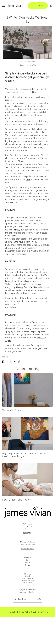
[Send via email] (15, 361)
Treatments (27, 558)
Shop (27, 560)
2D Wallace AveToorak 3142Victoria (27, 526)
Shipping (27, 574)
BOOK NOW (37, 6)
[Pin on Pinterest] (11, 361)
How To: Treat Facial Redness (17, 500)
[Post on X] (7, 361)
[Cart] (51, 5)
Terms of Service (27, 580)
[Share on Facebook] (3, 361)
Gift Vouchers (27, 583)
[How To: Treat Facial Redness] (27, 479)
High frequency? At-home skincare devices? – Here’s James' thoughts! (25, 455)
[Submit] (39, 599)
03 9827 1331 (27, 533)
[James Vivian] (15, 5)
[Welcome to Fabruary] (27, 390)
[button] (19, 361)
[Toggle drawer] (3, 6)
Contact (27, 565)
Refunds (28, 576)
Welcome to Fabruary (12, 410)
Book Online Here (27, 549)
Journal (27, 563)
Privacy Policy (27, 578)
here (28, 179)
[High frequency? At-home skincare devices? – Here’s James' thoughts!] (27, 433)
